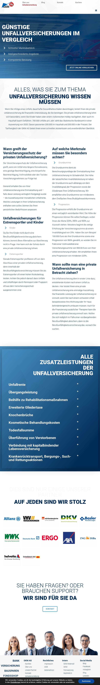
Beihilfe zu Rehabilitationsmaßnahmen (38, 400)
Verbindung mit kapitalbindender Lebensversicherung (34, 447)
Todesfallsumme (21, 430)
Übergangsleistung (23, 392)
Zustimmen (86, 681)
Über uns (25, 2)
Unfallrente (17, 385)
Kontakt (60, 2)
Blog (43, 2)
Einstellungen (15, 682)
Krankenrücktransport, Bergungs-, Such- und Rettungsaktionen (40, 458)
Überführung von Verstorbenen (32, 438)
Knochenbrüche (21, 415)
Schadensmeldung (29, 5)
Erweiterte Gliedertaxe (26, 407)
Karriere (78, 2)
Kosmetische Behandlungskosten (34, 423)
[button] (43, 384)
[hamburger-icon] (96, 11)
